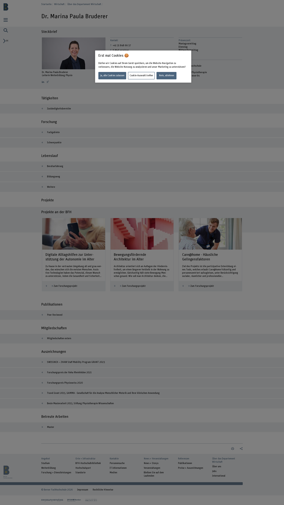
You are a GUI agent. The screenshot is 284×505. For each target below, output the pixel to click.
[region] (143, 66)
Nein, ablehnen (166, 75)
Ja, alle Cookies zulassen (112, 75)
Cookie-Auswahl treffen (141, 75)
